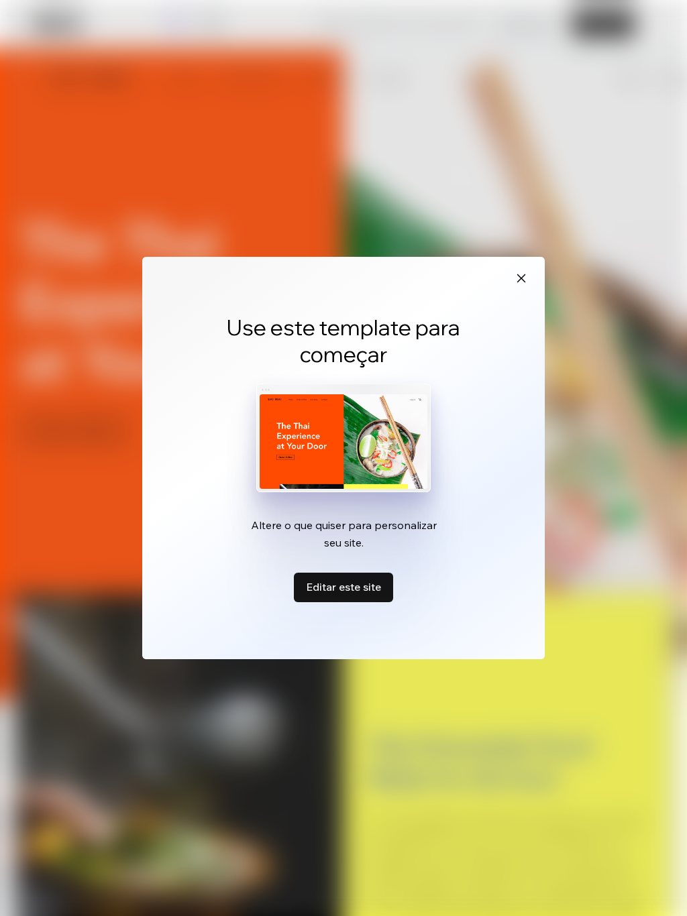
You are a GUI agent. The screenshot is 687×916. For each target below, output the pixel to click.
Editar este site (343, 586)
